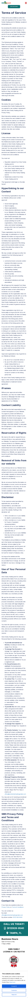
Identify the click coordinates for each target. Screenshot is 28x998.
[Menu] (26, 3)
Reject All (14, 994)
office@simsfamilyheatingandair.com (12, 915)
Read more (12, 982)
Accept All (14, 986)
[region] (14, 984)
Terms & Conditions (17, 907)
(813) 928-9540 (17, 917)
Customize (14, 990)
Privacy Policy (6, 907)
